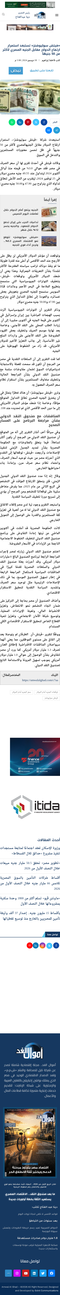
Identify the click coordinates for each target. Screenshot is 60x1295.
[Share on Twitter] (36, 122)
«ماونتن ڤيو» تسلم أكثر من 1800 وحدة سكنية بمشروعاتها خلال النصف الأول (30, 901)
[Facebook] (51, 1273)
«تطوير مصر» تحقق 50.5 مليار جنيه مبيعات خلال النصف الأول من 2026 (30, 866)
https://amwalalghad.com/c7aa (40, 680)
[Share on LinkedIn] (20, 122)
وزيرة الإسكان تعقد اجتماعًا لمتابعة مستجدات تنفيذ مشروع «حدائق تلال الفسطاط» (30, 851)
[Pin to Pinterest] (28, 122)
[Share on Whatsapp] (12, 122)
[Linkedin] (34, 1273)
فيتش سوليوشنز (51, 698)
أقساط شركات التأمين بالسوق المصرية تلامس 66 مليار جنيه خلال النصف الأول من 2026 (30, 883)
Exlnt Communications (46, 1290)
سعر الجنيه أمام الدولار (21, 692)
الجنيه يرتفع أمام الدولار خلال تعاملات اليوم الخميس (21, 212)
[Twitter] (43, 1273)
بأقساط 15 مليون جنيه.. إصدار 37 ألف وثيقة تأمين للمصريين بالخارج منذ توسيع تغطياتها (30, 916)
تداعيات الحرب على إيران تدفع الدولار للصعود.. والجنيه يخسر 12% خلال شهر (21, 226)
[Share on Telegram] (56, 130)
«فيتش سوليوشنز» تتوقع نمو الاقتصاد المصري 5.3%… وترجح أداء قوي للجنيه (21, 241)
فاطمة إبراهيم (48, 60)
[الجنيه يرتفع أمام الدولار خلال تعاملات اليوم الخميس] (49, 212)
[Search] (3, 15)
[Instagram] (17, 1273)
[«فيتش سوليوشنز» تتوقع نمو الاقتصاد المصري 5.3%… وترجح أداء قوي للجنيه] (49, 241)
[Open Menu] (56, 15)
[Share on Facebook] (44, 122)
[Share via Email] (48, 130)
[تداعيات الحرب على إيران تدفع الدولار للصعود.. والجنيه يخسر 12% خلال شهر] (49, 226)
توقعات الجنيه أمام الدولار (47, 692)
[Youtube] (25, 1273)
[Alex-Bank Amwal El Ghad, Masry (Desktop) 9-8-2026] (30, 5)
